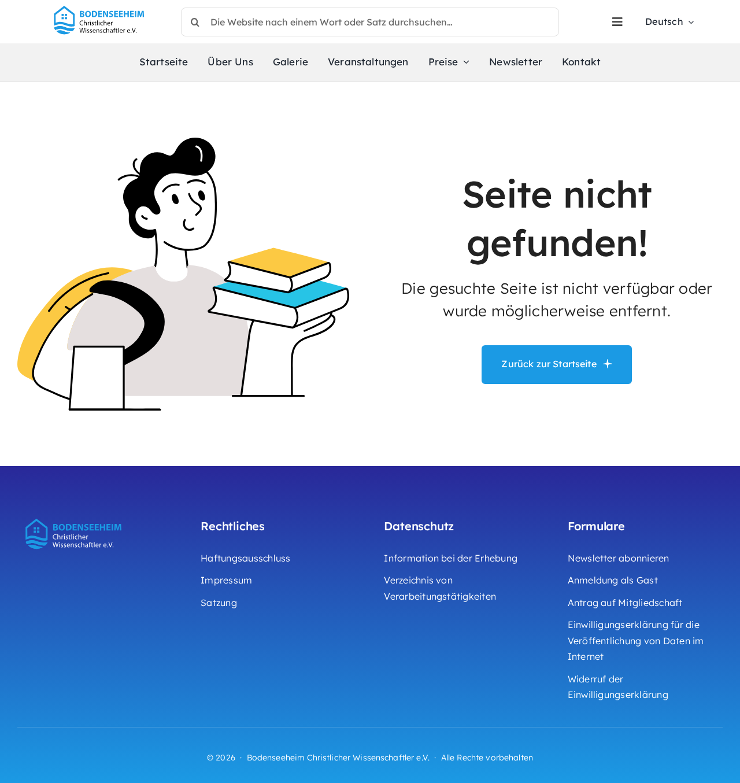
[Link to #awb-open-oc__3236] (617, 22)
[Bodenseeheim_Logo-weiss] (75, 517)
